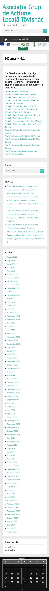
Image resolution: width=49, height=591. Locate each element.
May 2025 (11, 309)
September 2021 (13, 400)
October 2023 (12, 340)
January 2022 (12, 386)
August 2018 (12, 483)
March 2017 (12, 532)
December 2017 (13, 511)
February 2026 (13, 278)
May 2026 (11, 267)
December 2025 (13, 285)
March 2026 (12, 274)
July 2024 (11, 323)
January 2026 (12, 281)
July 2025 (11, 302)
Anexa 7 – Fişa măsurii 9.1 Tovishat (18, 118)
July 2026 (11, 260)
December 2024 (13, 316)
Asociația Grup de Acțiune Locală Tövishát (23, 13)
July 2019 (11, 448)
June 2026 (11, 264)
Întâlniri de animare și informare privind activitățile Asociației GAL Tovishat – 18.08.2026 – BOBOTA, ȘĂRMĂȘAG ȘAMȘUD (25, 228)
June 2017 (11, 528)
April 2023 (11, 354)
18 (12, 578)
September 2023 (13, 344)
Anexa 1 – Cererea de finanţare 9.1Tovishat (21, 94)
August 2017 (12, 522)
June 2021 (11, 407)
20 (24, 578)
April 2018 (11, 497)
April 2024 (11, 334)
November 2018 (13, 473)
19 (18, 578)
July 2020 (11, 438)
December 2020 (13, 424)
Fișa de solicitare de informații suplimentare (21, 151)
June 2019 (11, 452)
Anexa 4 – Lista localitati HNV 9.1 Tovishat (20, 106)
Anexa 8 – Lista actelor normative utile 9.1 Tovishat (23, 121)
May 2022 (11, 372)
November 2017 (13, 515)
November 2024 (13, 320)
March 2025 (12, 313)
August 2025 (12, 299)
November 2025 (13, 288)
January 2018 (12, 508)
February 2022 (13, 382)
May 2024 (11, 330)
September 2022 (13, 368)
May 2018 (11, 494)
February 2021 (13, 421)
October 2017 (12, 518)
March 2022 (12, 379)
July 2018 (11, 487)
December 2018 (13, 469)
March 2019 (12, 462)
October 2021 (12, 396)
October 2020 (12, 431)
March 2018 (12, 501)
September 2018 (13, 480)
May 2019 (11, 455)
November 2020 (13, 428)
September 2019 (13, 441)
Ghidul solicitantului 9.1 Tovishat (17, 91)
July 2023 (11, 347)
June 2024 (11, 327)
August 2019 (12, 445)
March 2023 (12, 358)
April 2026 (11, 271)
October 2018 (12, 476)
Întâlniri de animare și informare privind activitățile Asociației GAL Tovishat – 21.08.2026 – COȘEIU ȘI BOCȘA (22, 189)
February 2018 (13, 504)
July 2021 (11, 403)
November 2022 (13, 361)
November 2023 (13, 337)
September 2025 (13, 295)
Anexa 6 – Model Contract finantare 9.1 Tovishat (22, 115)
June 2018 (11, 490)
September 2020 (13, 434)
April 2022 (11, 375)
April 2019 (11, 459)
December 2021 (13, 389)
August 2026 (12, 257)
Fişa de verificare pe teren (14, 154)
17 (6, 578)
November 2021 (13, 393)
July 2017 (11, 525)
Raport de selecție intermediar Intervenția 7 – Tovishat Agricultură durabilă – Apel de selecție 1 (25, 238)
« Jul (23, 590)
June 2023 (11, 351)
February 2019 (13, 466)
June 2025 (11, 306)
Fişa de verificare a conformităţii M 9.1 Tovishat (22, 136)
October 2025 (12, 292)
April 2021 (11, 414)
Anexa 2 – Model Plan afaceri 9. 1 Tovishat (20, 97)
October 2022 (12, 365)
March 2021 (12, 417)
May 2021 (11, 410)
